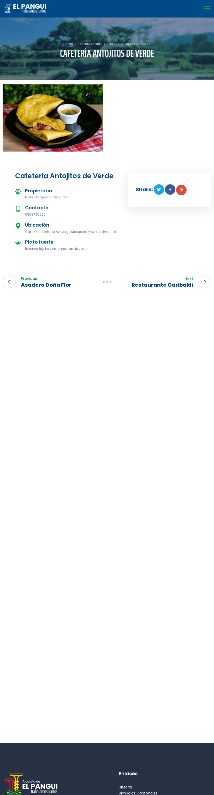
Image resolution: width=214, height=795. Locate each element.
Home (68, 44)
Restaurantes (89, 44)
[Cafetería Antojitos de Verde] (159, 189)
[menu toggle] (207, 8)
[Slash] (107, 282)
